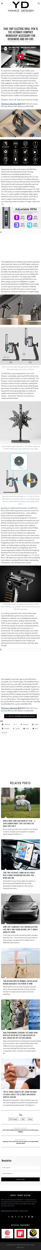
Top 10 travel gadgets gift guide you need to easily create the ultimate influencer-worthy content (20, 1094)
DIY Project (13, 1119)
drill (23, 1119)
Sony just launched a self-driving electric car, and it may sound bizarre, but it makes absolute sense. (20, 929)
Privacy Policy (24, 1211)
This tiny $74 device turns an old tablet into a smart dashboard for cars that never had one (19, 875)
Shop (30, 1119)
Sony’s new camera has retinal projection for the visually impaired (20, 1130)
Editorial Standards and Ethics (10, 1211)
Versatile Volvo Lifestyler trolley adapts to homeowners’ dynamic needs (20, 1141)
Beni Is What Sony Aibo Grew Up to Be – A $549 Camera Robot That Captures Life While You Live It (19, 823)
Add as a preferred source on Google (21, 716)
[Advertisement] (20, 20)
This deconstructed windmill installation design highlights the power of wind (20, 982)
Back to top (20, 1247)
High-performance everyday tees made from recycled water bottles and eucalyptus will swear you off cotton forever (20, 1035)
